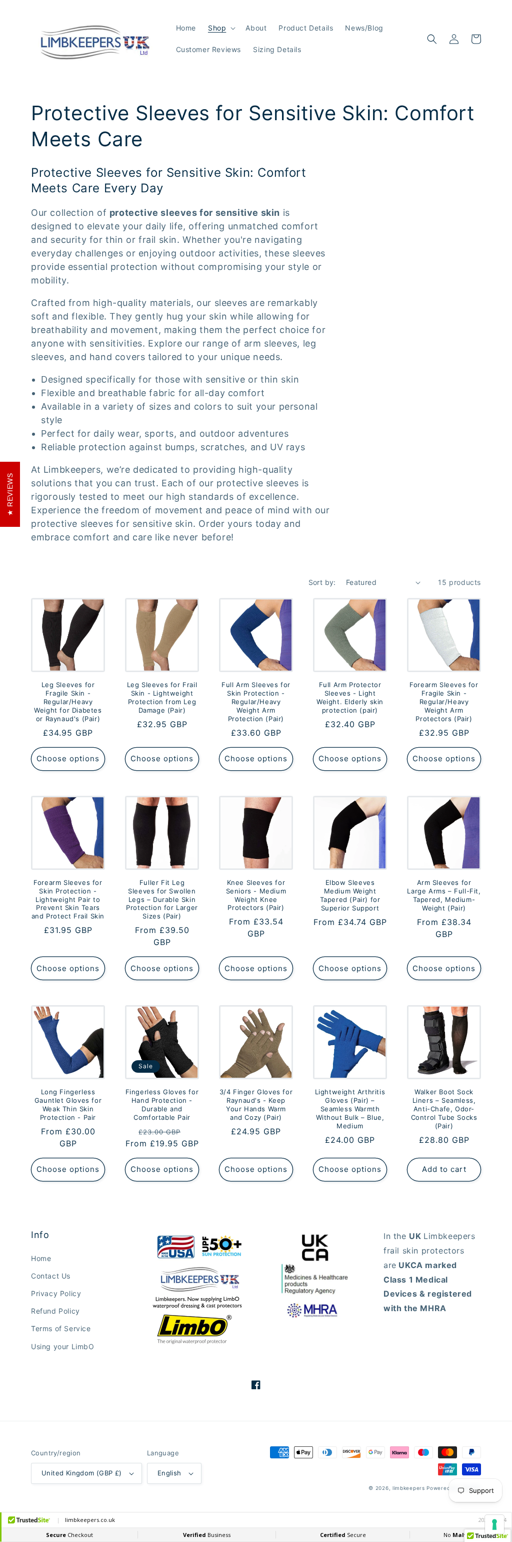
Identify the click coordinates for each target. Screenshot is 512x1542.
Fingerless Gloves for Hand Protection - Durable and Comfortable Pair (162, 1104)
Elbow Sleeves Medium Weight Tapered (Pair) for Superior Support (350, 895)
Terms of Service (61, 1328)
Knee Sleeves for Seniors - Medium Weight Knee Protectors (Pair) (256, 895)
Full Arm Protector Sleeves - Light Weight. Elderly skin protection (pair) (350, 697)
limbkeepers (408, 1488)
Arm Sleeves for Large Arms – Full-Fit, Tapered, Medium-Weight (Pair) (443, 895)
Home (41, 1258)
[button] (221, 28)
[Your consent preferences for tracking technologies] (494, 1524)
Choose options (68, 758)
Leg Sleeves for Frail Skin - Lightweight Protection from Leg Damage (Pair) (162, 697)
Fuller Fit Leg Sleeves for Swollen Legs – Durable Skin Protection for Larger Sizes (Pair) (162, 899)
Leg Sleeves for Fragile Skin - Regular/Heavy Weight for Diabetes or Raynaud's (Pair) (68, 702)
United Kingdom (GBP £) (82, 1473)
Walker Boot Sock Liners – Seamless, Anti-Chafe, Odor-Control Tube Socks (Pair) (444, 1109)
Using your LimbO (62, 1346)
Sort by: (322, 582)
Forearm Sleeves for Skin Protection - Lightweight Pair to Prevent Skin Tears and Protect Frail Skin (68, 899)
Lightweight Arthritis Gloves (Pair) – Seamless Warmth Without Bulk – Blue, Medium (350, 1109)
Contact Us (50, 1276)
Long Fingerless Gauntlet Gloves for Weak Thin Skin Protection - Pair (68, 1104)
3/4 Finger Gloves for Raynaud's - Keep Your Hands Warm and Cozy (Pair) (256, 1104)
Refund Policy (55, 1311)
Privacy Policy (56, 1293)
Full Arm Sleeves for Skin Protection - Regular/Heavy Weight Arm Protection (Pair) (256, 702)
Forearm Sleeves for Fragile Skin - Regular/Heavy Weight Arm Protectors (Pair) (444, 702)
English (170, 1473)
